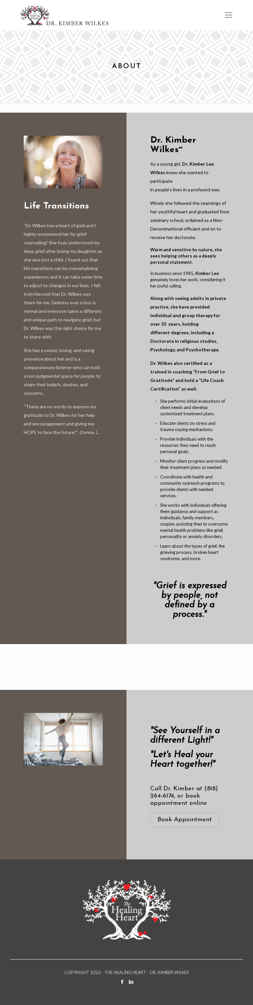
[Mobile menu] (228, 14)
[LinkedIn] (130, 982)
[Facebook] (122, 982)
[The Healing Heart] (64, 15)
